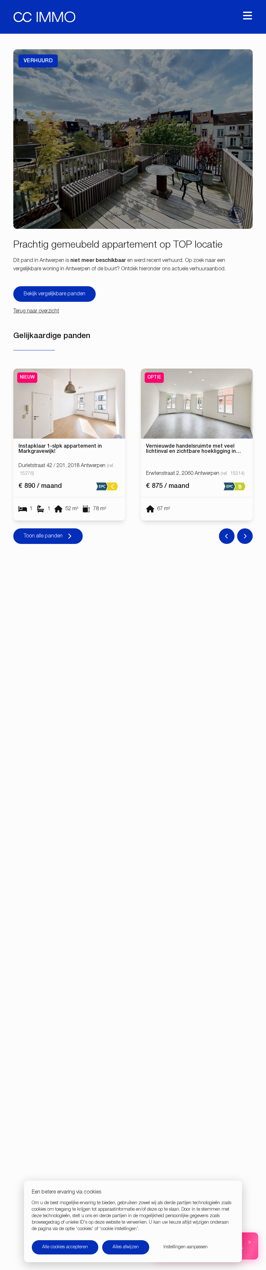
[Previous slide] (227, 536)
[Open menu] (247, 15)
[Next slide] (245, 536)
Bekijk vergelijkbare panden (54, 294)
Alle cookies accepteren (65, 1247)
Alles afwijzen (126, 1247)
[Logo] (44, 17)
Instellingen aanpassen (185, 1247)
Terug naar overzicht (36, 311)
